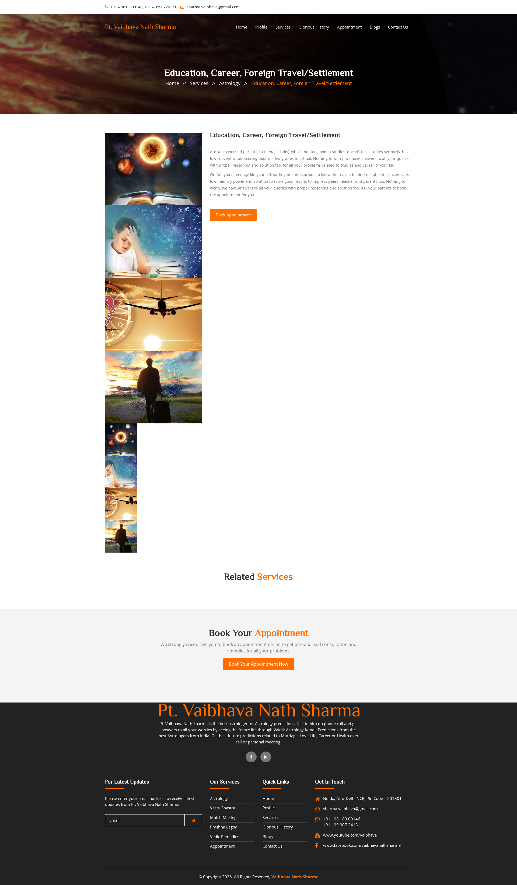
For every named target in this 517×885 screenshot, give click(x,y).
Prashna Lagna (223, 827)
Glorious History (314, 27)
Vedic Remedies (224, 836)
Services (283, 27)
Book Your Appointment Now (258, 664)
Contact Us (398, 27)
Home (241, 27)
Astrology (229, 83)
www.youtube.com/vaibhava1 (345, 835)
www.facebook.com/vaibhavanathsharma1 (345, 845)
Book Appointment (233, 214)
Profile (261, 27)
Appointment (349, 27)
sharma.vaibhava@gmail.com (213, 6)
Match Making (223, 817)
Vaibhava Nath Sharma (295, 876)
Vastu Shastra (222, 807)
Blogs (375, 27)
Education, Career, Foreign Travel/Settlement (301, 83)
